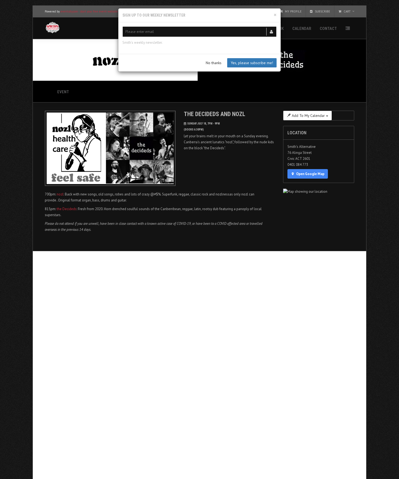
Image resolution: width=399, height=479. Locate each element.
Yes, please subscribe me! (252, 62)
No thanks (213, 62)
